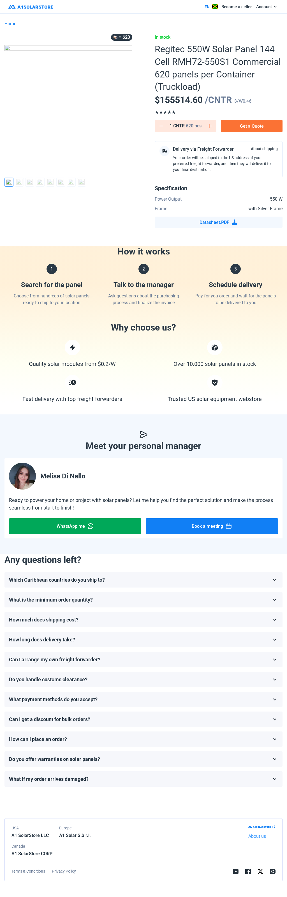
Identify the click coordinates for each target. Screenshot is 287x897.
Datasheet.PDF (214, 222)
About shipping (264, 148)
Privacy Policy (64, 871)
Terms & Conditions (28, 871)
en (207, 6)
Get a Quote (252, 126)
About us (257, 836)
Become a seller (236, 6)
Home (10, 23)
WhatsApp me (71, 526)
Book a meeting (207, 526)
